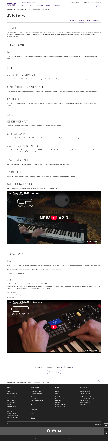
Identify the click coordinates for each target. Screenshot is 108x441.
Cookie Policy (33, 438)
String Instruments (11, 402)
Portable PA (9, 410)
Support (78, 2)
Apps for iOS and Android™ (13, 417)
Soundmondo (10, 297)
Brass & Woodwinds (11, 400)
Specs (89, 20)
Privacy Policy (25, 438)
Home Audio (9, 411)
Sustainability (83, 404)
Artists (31, 5)
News (32, 405)
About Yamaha (83, 388)
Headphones (9, 408)
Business (97, 2)
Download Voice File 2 (13, 295)
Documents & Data (59, 408)
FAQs (56, 393)
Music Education (35, 388)
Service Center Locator (60, 397)
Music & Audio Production (13, 395)
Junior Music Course (35, 395)
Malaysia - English (89, 2)
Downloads (40, 5)
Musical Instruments (11, 9)
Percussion (9, 404)
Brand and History (84, 400)
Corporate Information (85, 391)
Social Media (58, 400)
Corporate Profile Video (85, 393)
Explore (48, 5)
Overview (73, 20)
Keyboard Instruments (28, 3)
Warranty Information (60, 398)
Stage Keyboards (36, 9)
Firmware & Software (60, 406)
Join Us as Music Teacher (37, 400)
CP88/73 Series (45, 9)
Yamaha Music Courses (36, 393)
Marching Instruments (12, 406)
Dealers (72, 2)
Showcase (33, 397)
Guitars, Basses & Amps (12, 397)
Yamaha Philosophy (84, 397)
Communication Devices (12, 415)
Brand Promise (83, 395)
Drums (8, 398)
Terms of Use (18, 438)
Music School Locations (36, 398)
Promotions (57, 5)
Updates (81, 20)
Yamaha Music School (36, 391)
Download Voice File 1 (13, 292)
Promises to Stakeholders (86, 398)
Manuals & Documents (60, 404)
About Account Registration (61, 395)
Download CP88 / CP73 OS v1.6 (16, 273)
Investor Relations (84, 402)
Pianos (8, 391)
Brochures (57, 402)
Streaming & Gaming (11, 413)
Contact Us (57, 391)
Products (24, 5)
